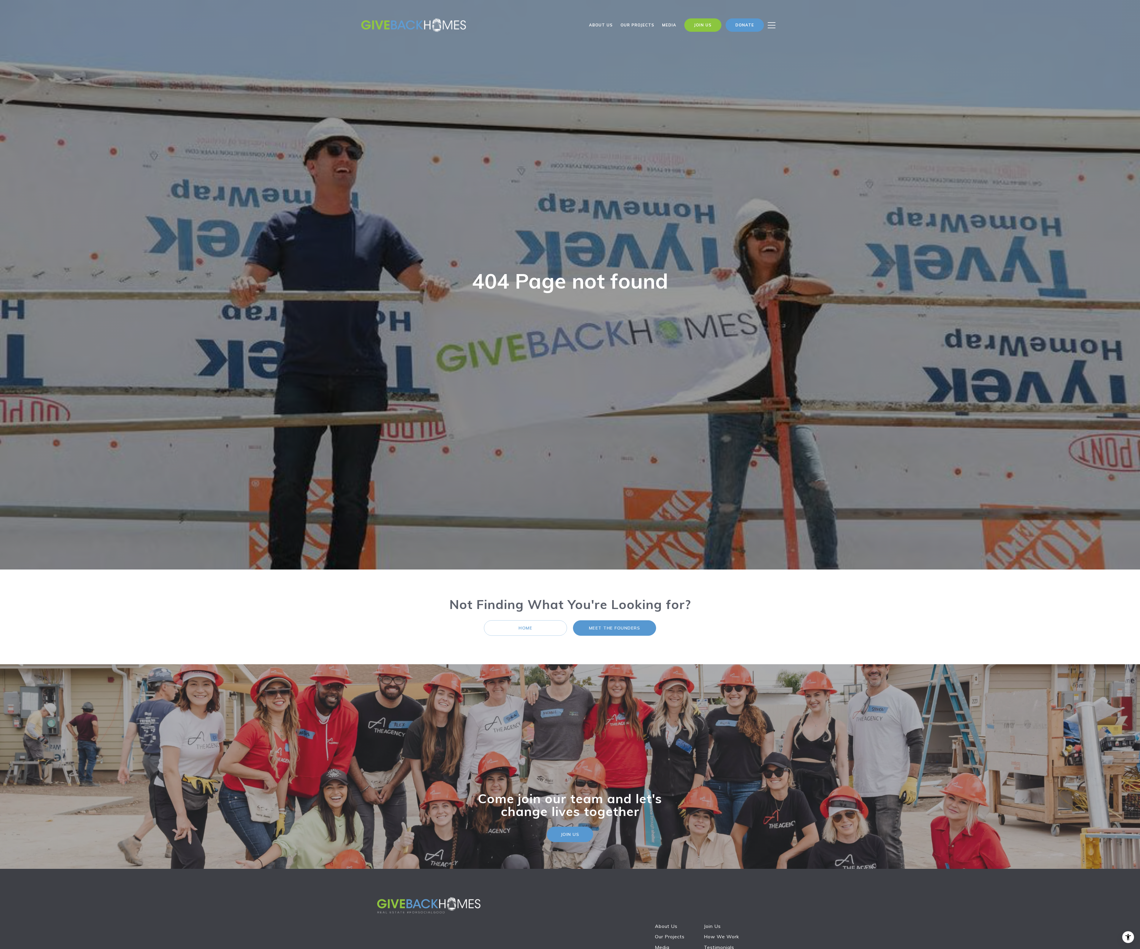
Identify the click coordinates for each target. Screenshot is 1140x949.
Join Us (712, 926)
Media (669, 25)
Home (525, 628)
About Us (601, 25)
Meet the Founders (614, 628)
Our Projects (670, 936)
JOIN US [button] (570, 834)
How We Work (721, 936)
